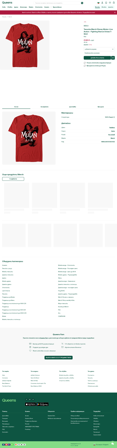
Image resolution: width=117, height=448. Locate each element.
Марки (31, 7)
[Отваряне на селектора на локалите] (98, 3)
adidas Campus (35, 375)
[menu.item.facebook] (26, 399)
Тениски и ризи (7, 268)
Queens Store (29, 418)
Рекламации (5, 424)
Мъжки (104, 7)
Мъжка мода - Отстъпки (66, 265)
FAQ (3, 429)
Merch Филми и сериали (66, 297)
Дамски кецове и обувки (66, 378)
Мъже (4, 316)
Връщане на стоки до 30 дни (96, 66)
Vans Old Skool (35, 378)
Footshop (27, 429)
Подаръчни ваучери (31, 421)
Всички (97, 7)
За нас (27, 415)
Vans (3, 375)
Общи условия (75, 415)
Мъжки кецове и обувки (66, 375)
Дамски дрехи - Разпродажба (67, 294)
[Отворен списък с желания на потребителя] (110, 3)
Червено (112, 127)
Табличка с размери (8, 426)
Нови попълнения (98, 415)
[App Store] (30, 404)
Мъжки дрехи (6, 281)
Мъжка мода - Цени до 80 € (67, 271)
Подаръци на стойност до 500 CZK (14, 310)
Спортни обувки (64, 380)
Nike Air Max (34, 380)
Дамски (110, 7)
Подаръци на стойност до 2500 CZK (14, 313)
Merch (86, 25)
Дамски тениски (7, 275)
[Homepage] (13, 400)
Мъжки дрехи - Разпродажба (67, 275)
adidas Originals (6, 380)
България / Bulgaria (102, 444)
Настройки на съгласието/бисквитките (79, 422)
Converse (5, 378)
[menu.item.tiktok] (33, 399)
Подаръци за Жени (8, 300)
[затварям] (115, 12)
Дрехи (16, 7)
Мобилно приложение (54, 418)
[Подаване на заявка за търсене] (82, 3)
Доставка (5, 415)
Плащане (5, 418)
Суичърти (91, 375)
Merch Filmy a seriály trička (66, 300)
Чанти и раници (93, 380)
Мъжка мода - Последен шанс (68, 268)
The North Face (6, 386)
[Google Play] (42, 404)
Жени (60, 278)
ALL (59, 313)
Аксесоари (23, 7)
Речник (27, 424)
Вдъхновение (57, 7)
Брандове (96, 426)
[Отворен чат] (112, 443)
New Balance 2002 (36, 386)
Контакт (5, 432)
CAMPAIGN (61, 316)
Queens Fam (44, 338)
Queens (46, 7)
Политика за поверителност (80, 418)
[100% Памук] (114, 117)
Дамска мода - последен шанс (68, 287)
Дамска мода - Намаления (66, 281)
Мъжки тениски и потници (11, 319)
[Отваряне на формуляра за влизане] (102, 3)
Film (59, 310)
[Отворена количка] (114, 3)
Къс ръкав (111, 134)
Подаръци (5, 307)
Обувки (9, 7)
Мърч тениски (63, 303)
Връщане (5, 421)
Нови (4, 7)
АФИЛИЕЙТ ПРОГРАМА (32, 426)
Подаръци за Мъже (8, 297)
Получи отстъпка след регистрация (99, 63)
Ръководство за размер (92, 53)
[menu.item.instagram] (29, 399)
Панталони (91, 383)
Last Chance (6, 291)
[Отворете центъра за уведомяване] (106, 3)
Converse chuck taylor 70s (38, 383)
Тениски (4, 294)
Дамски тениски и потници (67, 284)
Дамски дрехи (6, 284)
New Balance (6, 383)
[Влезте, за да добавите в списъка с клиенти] (113, 58)
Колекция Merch (63, 307)
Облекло (96, 421)
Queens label (97, 435)
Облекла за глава (93, 386)
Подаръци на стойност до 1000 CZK (14, 303)
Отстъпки (39, 7)
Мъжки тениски (7, 271)
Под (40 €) (61, 291)
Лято (113, 131)
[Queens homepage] (7, 2)
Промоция (96, 432)
